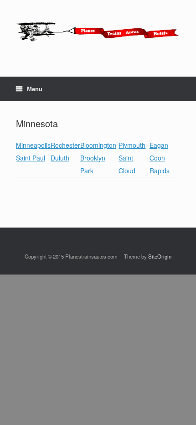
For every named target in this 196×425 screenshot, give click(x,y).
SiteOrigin (159, 256)
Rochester (65, 145)
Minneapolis (33, 145)
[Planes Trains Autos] (98, 31)
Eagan (159, 145)
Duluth (60, 157)
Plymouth (132, 145)
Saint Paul (30, 157)
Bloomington (98, 145)
